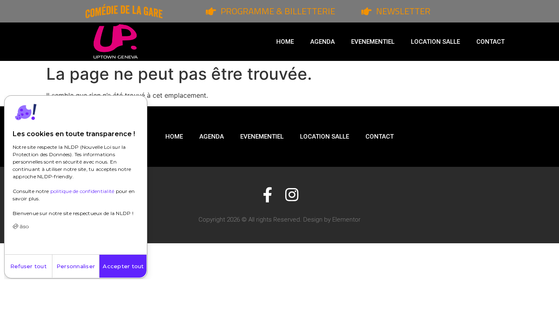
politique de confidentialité (82, 191)
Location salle (435, 41)
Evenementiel (372, 41)
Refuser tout (28, 266)
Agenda (322, 41)
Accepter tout (123, 266)
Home (285, 41)
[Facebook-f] (267, 194)
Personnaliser (75, 266)
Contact (490, 41)
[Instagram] (291, 194)
